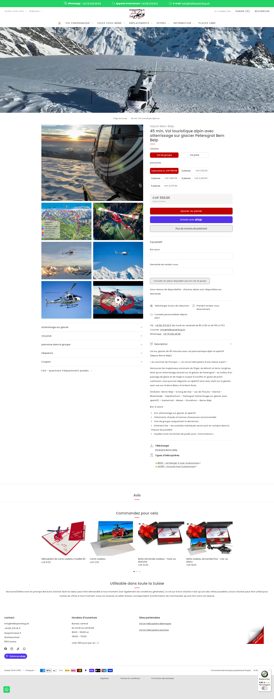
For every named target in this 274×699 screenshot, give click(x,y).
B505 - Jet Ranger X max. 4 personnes (178, 463)
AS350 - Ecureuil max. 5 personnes (176, 466)
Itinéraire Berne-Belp (166, 449)
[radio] (164, 155)
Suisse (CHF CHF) (14, 11)
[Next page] (232, 538)
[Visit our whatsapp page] (24, 649)
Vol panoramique (78, 23)
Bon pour (155, 249)
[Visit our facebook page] (5, 649)
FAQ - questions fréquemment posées (65, 370)
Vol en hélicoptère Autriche (154, 630)
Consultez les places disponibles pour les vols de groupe (180, 281)
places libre (207, 23)
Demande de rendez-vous (164, 264)
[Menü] (269, 670)
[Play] (118, 299)
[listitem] (83, 3)
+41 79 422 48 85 (91, 3)
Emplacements (139, 23)
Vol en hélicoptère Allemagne (155, 623)
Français (34, 11)
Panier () (243, 11)
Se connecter (223, 11)
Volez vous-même (109, 23)
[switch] (264, 688)
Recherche (262, 11)
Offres (161, 23)
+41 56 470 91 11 (149, 3)
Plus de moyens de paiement (191, 228)
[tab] (134, 571)
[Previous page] (41, 538)
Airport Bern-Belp (162, 126)
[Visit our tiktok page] (18, 649)
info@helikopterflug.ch (196, 3)
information (182, 23)
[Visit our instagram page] (12, 649)
